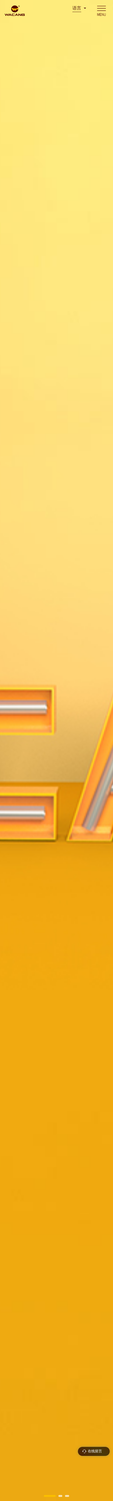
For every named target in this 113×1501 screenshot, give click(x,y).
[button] (50, 1496)
